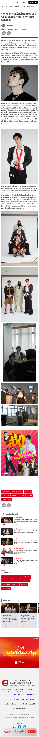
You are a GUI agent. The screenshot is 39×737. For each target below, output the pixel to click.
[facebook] (19, 727)
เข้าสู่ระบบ (33, 2)
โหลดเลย (31, 732)
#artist (4, 581)
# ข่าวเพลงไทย (18, 518)
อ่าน (6, 6)
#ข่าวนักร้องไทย (6, 577)
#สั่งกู (4, 496)
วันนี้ (6, 699)
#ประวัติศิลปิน (25, 581)
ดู (10, 699)
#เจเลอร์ (22, 496)
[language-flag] (23, 2)
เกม (27, 699)
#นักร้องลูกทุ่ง (6, 585)
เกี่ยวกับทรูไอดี (13, 714)
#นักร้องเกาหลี (6, 588)
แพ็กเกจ (13, 704)
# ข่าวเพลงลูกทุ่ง (19, 549)
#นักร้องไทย (28, 492)
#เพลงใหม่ (29, 496)
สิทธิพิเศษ (16, 699)
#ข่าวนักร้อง (5, 492)
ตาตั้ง (32, 699)
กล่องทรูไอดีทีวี (22, 704)
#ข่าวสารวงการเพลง (16, 492)
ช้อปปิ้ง (6, 704)
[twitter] (24, 727)
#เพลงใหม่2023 (6, 500)
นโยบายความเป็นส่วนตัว (11, 718)
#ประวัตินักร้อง (26, 577)
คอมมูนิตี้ (32, 704)
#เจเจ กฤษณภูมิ (12, 496)
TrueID (5, 2)
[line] (14, 727)
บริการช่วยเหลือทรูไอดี (19, 708)
